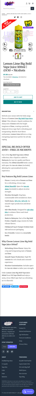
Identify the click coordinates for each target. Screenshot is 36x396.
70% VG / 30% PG (21, 201)
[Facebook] (3, 351)
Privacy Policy (23, 344)
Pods (3, 373)
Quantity (6, 89)
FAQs (20, 341)
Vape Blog (22, 377)
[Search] (32, 8)
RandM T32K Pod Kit (25, 361)
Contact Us (22, 328)
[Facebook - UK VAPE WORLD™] (18, 17)
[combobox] (18, 8)
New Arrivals (23, 373)
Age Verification (23, 334)
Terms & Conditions (25, 338)
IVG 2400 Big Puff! (24, 367)
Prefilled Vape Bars (7, 361)
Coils (3, 370)
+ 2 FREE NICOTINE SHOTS (11, 85)
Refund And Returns (25, 331)
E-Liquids (5, 364)
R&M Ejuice (22, 370)
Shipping (15, 77)
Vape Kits (4, 367)
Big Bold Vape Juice (26, 118)
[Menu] (32, 3)
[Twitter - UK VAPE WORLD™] (15, 17)
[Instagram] (7, 351)
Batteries (4, 377)
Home (3, 13)
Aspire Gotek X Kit (24, 364)
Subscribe (12, 346)
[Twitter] (12, 351)
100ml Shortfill (10, 186)
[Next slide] (22, 56)
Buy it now (18, 102)
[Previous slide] (13, 56)
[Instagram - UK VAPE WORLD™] (21, 17)
